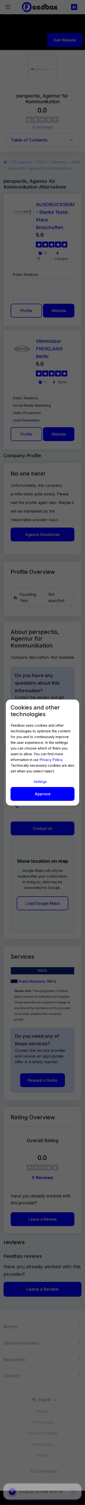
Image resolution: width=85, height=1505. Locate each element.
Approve (43, 793)
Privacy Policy (50, 759)
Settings (40, 781)
